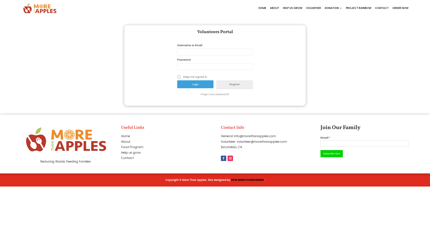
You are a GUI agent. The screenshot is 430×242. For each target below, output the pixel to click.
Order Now (400, 8)
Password (183, 60)
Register (234, 84)
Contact (382, 8)
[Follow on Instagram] (230, 158)
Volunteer (313, 8)
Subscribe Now (331, 153)
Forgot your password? (215, 94)
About (274, 8)
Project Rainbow (358, 8)
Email (325, 138)
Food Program (132, 147)
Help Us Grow (292, 8)
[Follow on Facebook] (223, 158)
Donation (332, 8)
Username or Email (189, 45)
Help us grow (131, 152)
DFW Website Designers (247, 180)
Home (262, 8)
